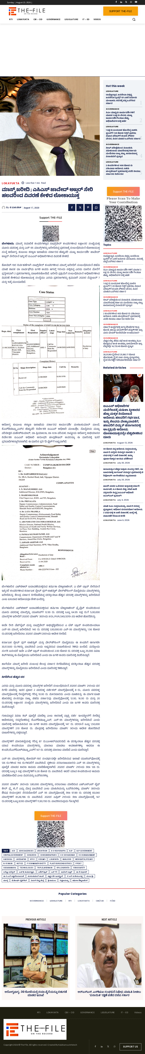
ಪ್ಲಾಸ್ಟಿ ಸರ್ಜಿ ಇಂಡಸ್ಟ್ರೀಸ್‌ (55, 876)
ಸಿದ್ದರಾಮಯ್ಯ (64, 880)
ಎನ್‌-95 (54, 872)
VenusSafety (79, 868)
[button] (134, 19)
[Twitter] (126, 3)
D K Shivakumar (67, 855)
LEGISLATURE (112, 91)
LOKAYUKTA (10, 183)
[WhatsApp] (131, 3)
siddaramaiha (9, 868)
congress (31, 855)
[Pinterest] (88, 207)
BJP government (84, 851)
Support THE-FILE (50, 218)
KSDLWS (42, 859)
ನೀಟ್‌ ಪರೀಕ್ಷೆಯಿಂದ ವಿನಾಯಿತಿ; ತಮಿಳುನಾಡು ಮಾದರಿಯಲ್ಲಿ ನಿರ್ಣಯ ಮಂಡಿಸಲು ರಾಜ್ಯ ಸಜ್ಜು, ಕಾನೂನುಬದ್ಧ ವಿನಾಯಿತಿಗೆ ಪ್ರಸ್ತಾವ (121, 152)
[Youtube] (136, 3)
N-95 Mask (8, 863)
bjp (71, 851)
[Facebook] (116, 3)
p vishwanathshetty (36, 863)
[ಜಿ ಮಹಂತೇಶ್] (4, 207)
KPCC (32, 859)
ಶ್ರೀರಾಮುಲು (52, 880)
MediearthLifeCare (84, 859)
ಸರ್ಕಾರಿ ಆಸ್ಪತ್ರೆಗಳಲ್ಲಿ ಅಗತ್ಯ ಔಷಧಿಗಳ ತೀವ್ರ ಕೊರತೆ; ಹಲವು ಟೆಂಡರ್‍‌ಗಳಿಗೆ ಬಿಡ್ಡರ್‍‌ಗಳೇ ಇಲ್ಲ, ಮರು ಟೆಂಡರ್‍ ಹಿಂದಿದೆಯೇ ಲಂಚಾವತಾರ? (123, 330)
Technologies (26, 868)
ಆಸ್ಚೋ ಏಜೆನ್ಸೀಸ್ (9, 872)
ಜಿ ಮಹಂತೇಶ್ (15, 207)
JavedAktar (21, 859)
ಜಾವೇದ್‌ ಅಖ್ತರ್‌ (66, 872)
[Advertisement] (72, 50)
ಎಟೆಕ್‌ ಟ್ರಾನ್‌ (42, 872)
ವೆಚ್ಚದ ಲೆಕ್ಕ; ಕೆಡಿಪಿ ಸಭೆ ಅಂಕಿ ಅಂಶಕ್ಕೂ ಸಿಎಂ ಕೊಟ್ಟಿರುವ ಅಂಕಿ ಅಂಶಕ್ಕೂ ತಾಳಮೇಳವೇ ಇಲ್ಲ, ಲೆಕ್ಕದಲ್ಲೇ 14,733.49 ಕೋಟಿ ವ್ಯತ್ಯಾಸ (123, 344)
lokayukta (54, 859)
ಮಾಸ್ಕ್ (5, 880)
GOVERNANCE (112, 109)
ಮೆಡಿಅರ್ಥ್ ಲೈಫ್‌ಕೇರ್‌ (19, 880)
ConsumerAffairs (48, 855)
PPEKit (79, 863)
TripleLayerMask (45, 868)
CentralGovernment (13, 855)
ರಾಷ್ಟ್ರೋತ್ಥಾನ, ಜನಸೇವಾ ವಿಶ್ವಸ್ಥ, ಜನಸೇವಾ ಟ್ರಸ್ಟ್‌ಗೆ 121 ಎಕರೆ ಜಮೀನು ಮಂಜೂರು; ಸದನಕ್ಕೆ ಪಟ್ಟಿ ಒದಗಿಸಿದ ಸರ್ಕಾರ (121, 99)
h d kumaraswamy (87, 855)
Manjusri (67, 859)
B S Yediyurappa (58, 851)
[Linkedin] (121, 3)
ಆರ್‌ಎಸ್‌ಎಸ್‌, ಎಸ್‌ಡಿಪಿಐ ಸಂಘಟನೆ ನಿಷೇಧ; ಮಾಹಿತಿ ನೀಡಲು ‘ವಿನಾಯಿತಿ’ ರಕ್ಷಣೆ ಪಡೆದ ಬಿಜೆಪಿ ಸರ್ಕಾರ (109, 993)
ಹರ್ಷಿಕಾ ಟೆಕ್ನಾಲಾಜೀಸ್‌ (80, 880)
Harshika (7, 859)
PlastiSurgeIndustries (61, 863)
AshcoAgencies (26, 851)
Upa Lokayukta (63, 868)
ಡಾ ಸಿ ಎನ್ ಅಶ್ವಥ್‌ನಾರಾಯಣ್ (13, 876)
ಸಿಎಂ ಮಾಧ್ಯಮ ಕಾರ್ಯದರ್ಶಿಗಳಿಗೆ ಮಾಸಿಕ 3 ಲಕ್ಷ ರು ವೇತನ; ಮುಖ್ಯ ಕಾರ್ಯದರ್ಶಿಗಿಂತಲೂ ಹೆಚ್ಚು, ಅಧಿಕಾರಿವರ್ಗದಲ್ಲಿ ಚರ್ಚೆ (120, 117)
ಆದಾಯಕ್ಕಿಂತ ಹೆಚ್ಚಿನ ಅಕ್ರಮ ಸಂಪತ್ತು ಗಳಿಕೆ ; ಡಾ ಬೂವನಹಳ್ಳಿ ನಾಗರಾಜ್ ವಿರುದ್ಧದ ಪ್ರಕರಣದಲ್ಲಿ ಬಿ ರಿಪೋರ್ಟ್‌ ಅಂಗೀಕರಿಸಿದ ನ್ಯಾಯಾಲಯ (123, 473)
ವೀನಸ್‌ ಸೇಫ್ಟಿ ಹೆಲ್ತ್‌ (37, 880)
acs (13, 851)
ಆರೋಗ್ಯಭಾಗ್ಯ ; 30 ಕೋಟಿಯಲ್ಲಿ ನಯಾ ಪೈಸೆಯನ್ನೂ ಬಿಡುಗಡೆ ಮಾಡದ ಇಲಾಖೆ (36, 993)
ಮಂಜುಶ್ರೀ (90, 876)
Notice (20, 863)
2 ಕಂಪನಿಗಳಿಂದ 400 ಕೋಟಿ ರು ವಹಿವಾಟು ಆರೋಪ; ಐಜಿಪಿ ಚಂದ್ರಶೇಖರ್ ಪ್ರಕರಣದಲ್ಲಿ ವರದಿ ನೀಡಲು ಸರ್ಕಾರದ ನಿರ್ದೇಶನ (123, 170)
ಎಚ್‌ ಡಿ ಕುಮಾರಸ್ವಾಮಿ (26, 872)
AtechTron (42, 851)
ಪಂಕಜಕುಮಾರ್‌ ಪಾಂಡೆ (36, 876)
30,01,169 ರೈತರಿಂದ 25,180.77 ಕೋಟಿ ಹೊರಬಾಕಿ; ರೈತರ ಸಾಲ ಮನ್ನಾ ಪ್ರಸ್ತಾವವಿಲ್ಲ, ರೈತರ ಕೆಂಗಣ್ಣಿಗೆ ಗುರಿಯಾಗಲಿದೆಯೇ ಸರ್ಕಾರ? (122, 357)
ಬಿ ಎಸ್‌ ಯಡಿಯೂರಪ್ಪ (75, 876)
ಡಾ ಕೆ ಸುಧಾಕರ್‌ (81, 872)
